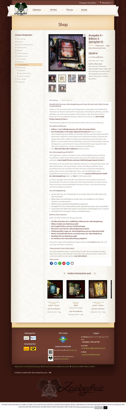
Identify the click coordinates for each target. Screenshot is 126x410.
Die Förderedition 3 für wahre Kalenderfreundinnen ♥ (71, 132)
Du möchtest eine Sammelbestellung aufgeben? (69, 238)
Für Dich (53, 10)
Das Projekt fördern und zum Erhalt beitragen (68, 226)
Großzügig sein (21, 82)
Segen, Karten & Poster (25, 73)
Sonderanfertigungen (22, 53)
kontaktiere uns (94, 242)
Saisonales (19, 50)
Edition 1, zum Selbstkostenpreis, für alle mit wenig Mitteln (73, 129)
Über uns (69, 10)
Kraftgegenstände (22, 47)
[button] (51, 263)
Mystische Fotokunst (24, 76)
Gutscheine (20, 42)
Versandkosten (97, 57)
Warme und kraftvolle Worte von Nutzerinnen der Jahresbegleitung (76, 233)
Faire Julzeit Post (21, 39)
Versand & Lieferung (50, 366)
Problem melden (88, 366)
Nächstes (95, 273)
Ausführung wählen (58, 299)
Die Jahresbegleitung (22, 64)
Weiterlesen (80, 299)
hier (74, 176)
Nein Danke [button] (99, 407)
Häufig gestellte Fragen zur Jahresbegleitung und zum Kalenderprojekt (77, 231)
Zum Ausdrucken (21, 67)
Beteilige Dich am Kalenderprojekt (64, 236)
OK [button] (105, 407)
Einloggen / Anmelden (87, 3)
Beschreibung (53, 100)
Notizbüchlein (20, 62)
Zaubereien (37, 10)
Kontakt (84, 10)
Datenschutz (64, 366)
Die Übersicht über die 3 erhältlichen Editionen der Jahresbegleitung (76, 221)
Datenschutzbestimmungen (85, 407)
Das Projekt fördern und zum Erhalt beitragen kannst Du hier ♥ (81, 160)
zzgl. (53, 309)
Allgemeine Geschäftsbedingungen (28, 366)
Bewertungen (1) (67, 100)
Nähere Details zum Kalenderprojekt (64, 224)
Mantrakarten (22, 59)
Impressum (76, 366)
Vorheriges (64, 273)
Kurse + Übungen (21, 79)
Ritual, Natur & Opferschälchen (25, 44)
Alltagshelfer (22, 70)
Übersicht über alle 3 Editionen (66, 149)
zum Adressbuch (80, 256)
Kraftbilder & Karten (22, 56)
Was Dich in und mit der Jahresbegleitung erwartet (70, 229)
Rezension (99, 45)
